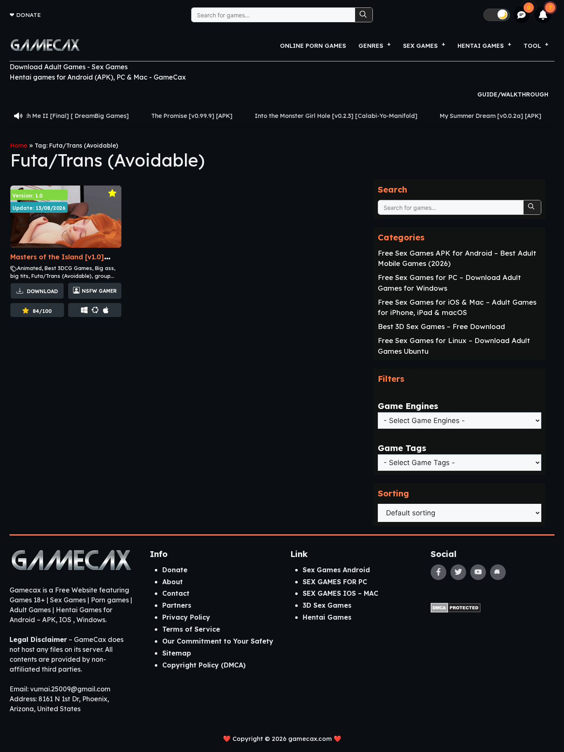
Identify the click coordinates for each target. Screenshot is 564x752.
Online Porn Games (313, 45)
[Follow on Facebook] (438, 572)
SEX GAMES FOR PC (335, 582)
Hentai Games (327, 617)
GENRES (370, 45)
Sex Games (420, 45)
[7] (543, 15)
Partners (176, 605)
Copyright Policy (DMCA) (204, 665)
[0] (521, 15)
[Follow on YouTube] (478, 572)
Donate (28, 14)
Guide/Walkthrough (512, 94)
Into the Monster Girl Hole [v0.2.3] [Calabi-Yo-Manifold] (315, 116)
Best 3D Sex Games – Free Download (441, 326)
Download (41, 291)
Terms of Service (191, 629)
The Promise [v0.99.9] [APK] (170, 116)
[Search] (363, 14)
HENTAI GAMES (480, 45)
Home (18, 145)
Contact (176, 593)
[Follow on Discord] (498, 572)
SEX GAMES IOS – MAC (340, 593)
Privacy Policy (186, 617)
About (172, 582)
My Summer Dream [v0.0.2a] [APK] (469, 116)
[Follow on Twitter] (458, 572)
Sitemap (176, 653)
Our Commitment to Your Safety (217, 641)
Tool (532, 45)
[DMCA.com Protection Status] (456, 607)
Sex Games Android (336, 570)
